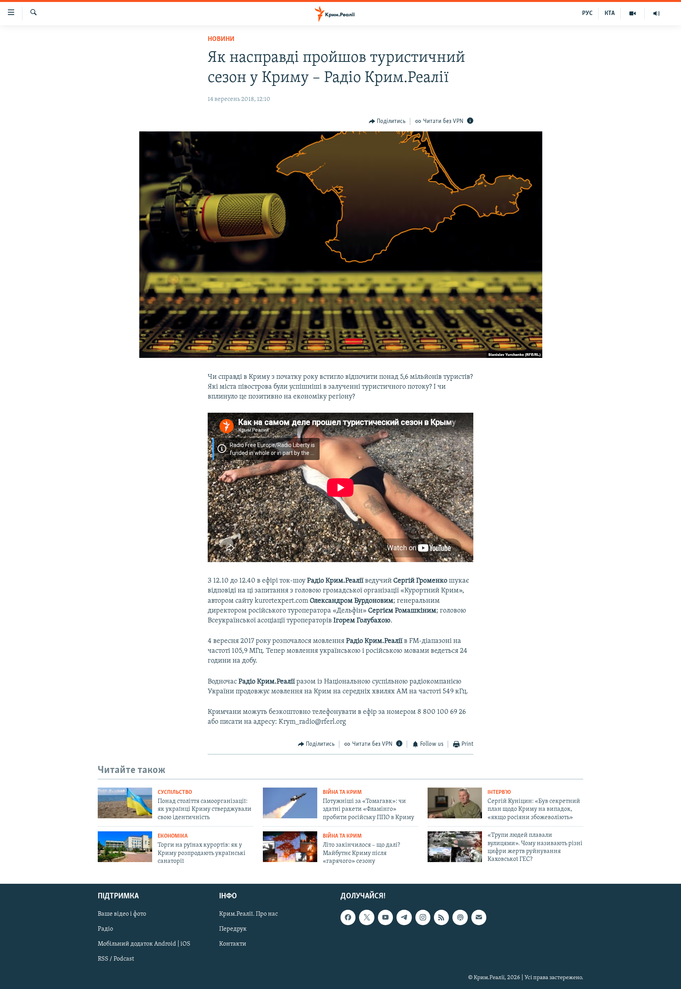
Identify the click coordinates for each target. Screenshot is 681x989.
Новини (221, 39)
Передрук (233, 929)
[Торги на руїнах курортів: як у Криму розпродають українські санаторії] (125, 846)
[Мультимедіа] (633, 13)
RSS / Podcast (116, 959)
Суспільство (175, 792)
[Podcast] (459, 917)
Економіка (173, 836)
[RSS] (441, 917)
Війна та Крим (342, 792)
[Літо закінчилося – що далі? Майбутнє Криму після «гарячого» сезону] (290, 846)
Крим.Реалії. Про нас (248, 914)
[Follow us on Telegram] (403, 917)
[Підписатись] (478, 917)
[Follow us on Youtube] (385, 917)
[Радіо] (656, 13)
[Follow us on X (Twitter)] (366, 917)
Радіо (105, 929)
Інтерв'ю (499, 792)
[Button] (387, 121)
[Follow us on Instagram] (422, 917)
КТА (610, 13)
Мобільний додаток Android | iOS (144, 944)
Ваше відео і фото (122, 914)
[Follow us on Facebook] (347, 917)
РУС (587, 13)
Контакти (232, 944)
